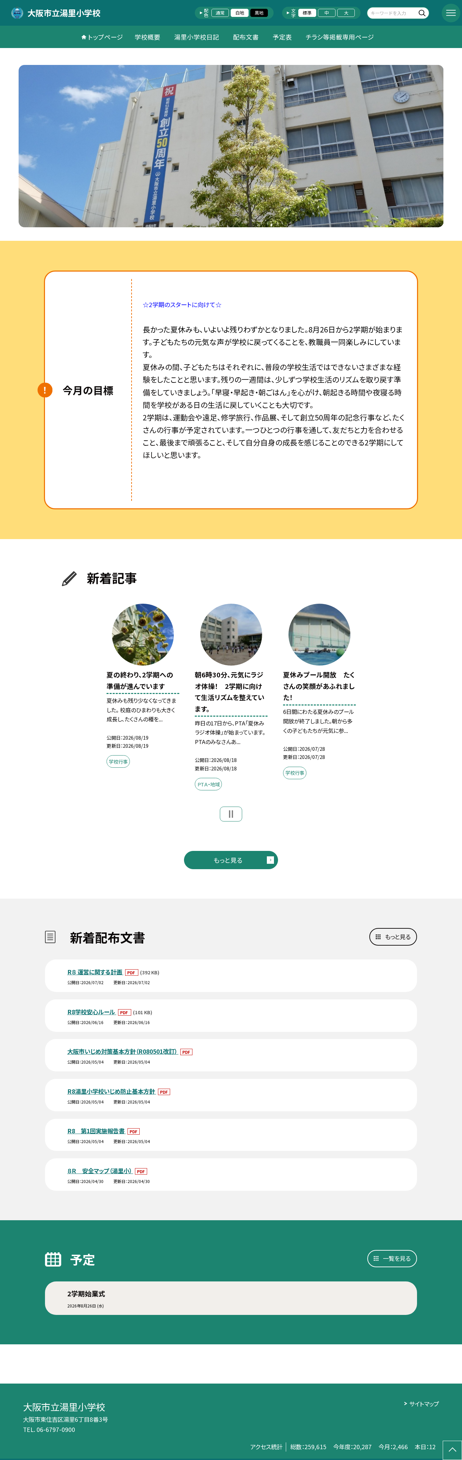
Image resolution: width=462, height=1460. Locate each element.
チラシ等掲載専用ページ (340, 36)
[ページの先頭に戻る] (452, 1450)
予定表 (282, 36)
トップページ (105, 36)
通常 (220, 12)
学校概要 (147, 36)
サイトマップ (424, 1403)
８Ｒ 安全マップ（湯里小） (100, 1170)
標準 (307, 12)
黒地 (259, 12)
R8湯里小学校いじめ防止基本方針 (111, 1091)
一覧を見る (397, 1258)
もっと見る (227, 859)
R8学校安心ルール (91, 1011)
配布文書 (246, 36)
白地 (239, 12)
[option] (231, 146)
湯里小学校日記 (196, 36)
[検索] (423, 13)
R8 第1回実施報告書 (96, 1131)
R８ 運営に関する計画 (95, 972)
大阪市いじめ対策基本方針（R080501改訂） (123, 1051)
